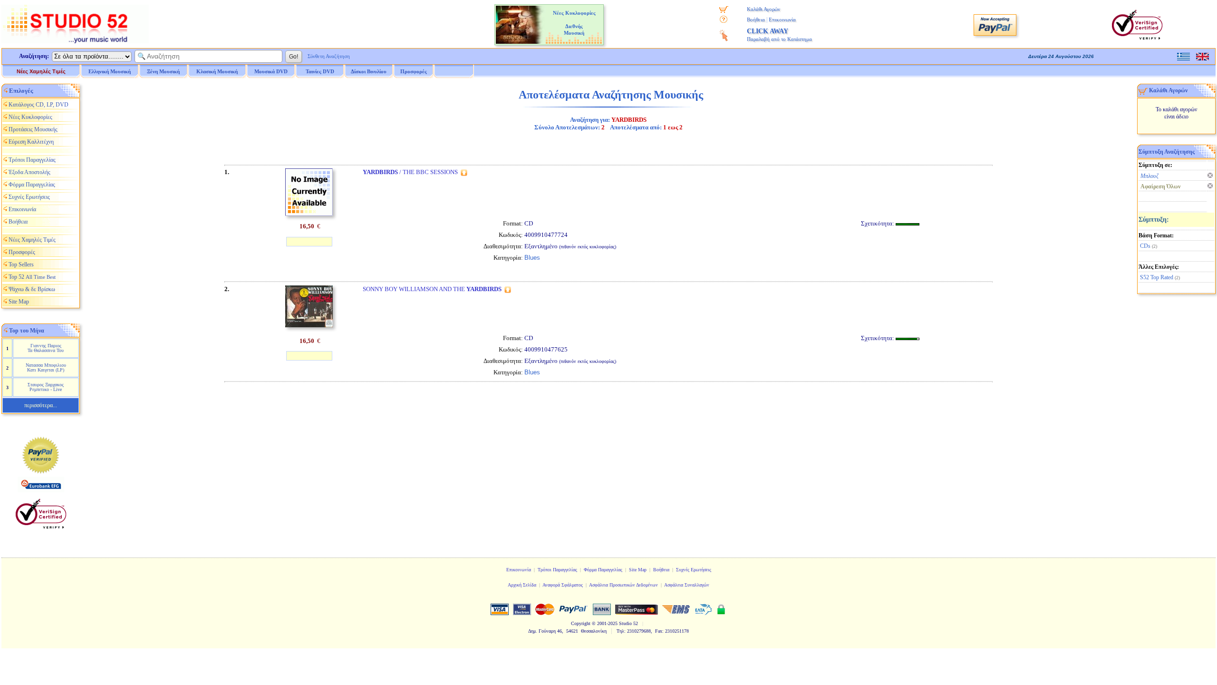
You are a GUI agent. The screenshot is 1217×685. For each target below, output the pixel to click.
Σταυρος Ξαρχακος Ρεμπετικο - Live (46, 387)
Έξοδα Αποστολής (29, 172)
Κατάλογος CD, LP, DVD (38, 104)
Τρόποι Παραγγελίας (32, 160)
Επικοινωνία (782, 19)
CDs (1145, 246)
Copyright (580, 623)
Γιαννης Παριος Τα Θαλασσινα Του (46, 348)
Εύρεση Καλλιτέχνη (31, 141)
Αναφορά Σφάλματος (562, 584)
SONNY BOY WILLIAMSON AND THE (432, 289)
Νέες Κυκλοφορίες (30, 117)
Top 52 (32, 277)
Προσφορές (413, 71)
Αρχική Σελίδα (522, 584)
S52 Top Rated (1156, 277)
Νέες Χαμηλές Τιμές (41, 71)
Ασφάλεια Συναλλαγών (686, 584)
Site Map (19, 301)
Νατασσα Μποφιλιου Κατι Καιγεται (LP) (46, 367)
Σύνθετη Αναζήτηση (329, 56)
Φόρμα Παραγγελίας (32, 184)
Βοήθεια (756, 19)
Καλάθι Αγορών (763, 9)
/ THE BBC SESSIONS (410, 172)
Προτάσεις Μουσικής (33, 129)
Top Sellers (21, 264)
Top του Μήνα (26, 330)
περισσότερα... (40, 405)
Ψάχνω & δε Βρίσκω (32, 289)
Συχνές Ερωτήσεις (29, 197)
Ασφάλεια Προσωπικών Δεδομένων (623, 584)
